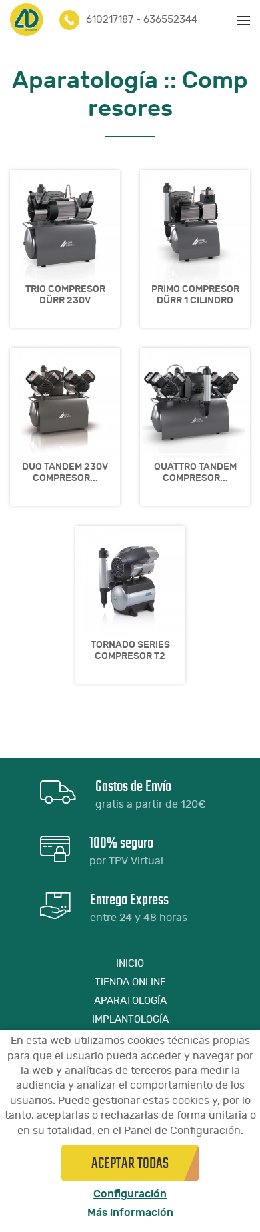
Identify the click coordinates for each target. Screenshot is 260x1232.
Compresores (168, 94)
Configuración (130, 1194)
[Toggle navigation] (240, 20)
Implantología (130, 1019)
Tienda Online (130, 982)
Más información (130, 1213)
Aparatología (85, 80)
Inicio (130, 963)
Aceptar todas (130, 1163)
